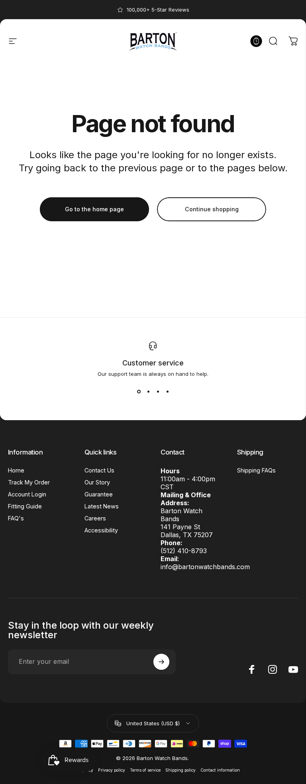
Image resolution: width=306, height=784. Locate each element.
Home (16, 470)
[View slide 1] (138, 391)
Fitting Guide (25, 506)
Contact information (220, 770)
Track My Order (29, 482)
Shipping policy (180, 770)
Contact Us (99, 470)
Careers (95, 518)
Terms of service (145, 770)
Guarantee (98, 494)
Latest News (101, 506)
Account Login (27, 494)
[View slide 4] (167, 391)
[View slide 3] (158, 391)
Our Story (97, 482)
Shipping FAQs (256, 470)
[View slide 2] (148, 391)
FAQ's (16, 518)
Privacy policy (111, 770)
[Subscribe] (161, 662)
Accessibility (101, 530)
